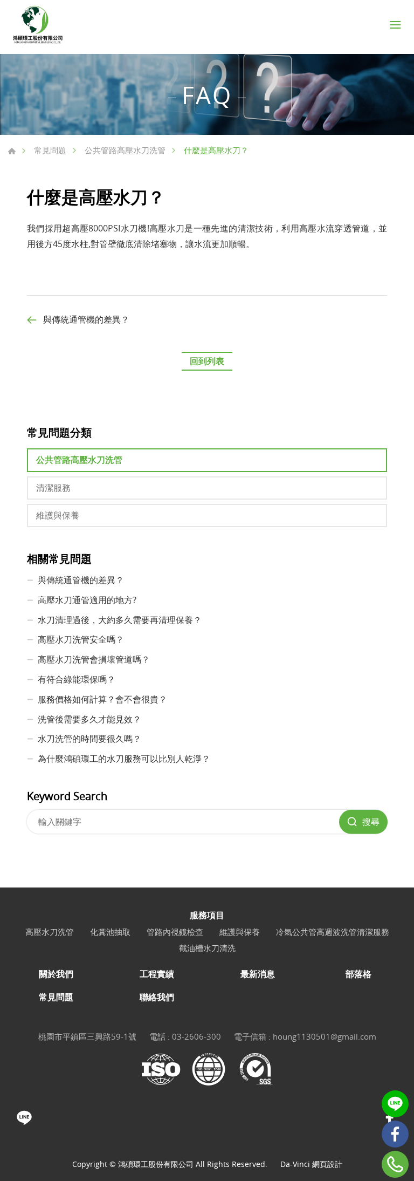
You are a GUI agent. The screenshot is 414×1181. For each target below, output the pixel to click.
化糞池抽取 (110, 932)
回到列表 (207, 361)
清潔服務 (53, 488)
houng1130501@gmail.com (324, 1036)
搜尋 (371, 822)
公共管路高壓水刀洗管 (125, 150)
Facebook (395, 1134)
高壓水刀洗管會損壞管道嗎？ (94, 659)
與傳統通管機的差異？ (86, 320)
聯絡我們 (157, 997)
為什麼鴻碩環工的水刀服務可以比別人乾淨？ (124, 758)
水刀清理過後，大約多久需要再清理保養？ (120, 620)
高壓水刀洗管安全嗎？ (81, 639)
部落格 (358, 974)
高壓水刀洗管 (49, 932)
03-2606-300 (196, 1036)
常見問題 (50, 150)
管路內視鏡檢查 (175, 932)
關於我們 (56, 974)
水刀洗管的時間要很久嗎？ (89, 739)
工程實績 (157, 974)
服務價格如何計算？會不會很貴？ (102, 699)
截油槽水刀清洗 (207, 948)
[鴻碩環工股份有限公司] (38, 24)
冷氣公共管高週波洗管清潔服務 (332, 932)
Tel (395, 1164)
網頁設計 (327, 1164)
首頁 (12, 151)
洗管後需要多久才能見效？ (89, 719)
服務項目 (207, 915)
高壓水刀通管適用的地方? (87, 600)
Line (395, 1103)
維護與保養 (57, 515)
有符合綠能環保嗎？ (76, 679)
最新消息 (257, 974)
